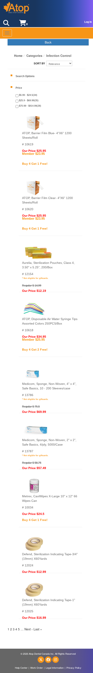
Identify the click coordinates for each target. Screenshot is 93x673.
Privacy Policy (73, 667)
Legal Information (55, 667)
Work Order (36, 667)
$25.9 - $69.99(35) (28, 100)
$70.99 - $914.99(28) (29, 105)
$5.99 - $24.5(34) (27, 95)
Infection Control (58, 55)
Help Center (21, 667)
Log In (88, 21)
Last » (38, 629)
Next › (28, 629)
